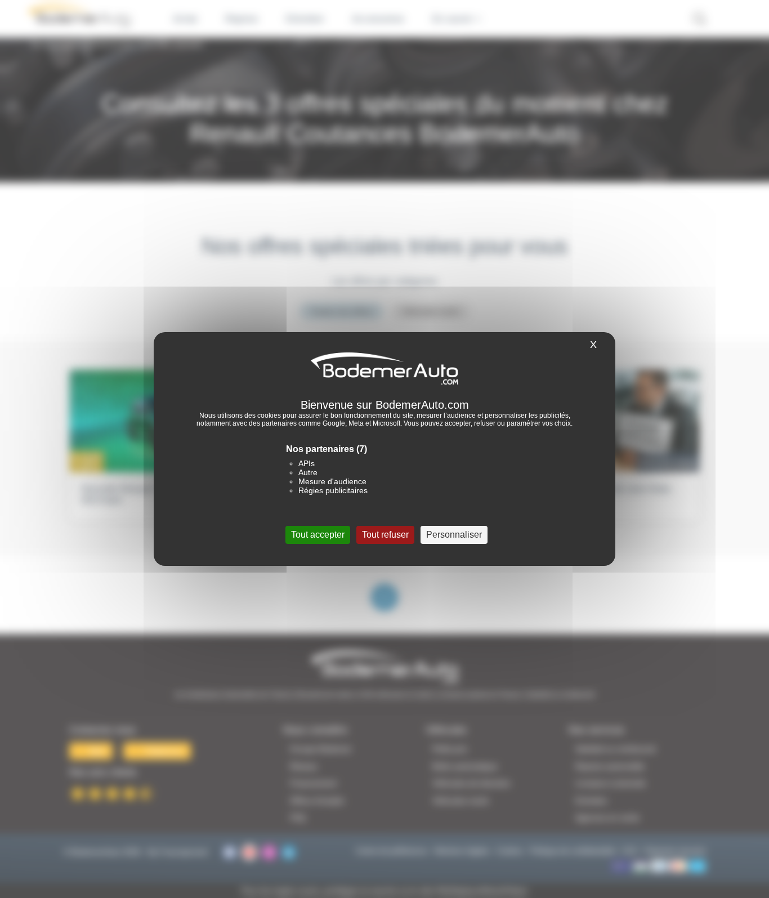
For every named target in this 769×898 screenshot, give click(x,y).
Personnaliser (454, 534)
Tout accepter (318, 534)
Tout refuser (385, 534)
